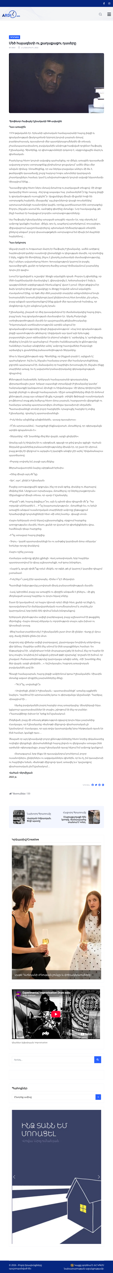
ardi (13, 47)
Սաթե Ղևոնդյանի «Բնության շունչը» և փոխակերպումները (53, 974)
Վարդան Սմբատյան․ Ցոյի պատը (39, 819)
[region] (56, 912)
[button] (14, 912)
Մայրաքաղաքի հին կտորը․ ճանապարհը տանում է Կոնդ (73, 820)
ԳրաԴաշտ (14, 37)
